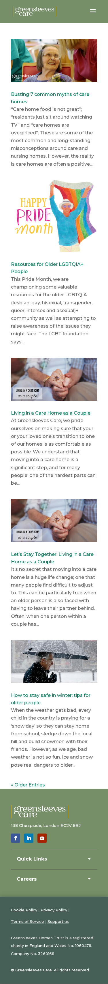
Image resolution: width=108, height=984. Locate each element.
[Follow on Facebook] (15, 838)
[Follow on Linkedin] (28, 838)
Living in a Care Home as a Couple (50, 413)
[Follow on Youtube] (42, 838)
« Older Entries (28, 785)
